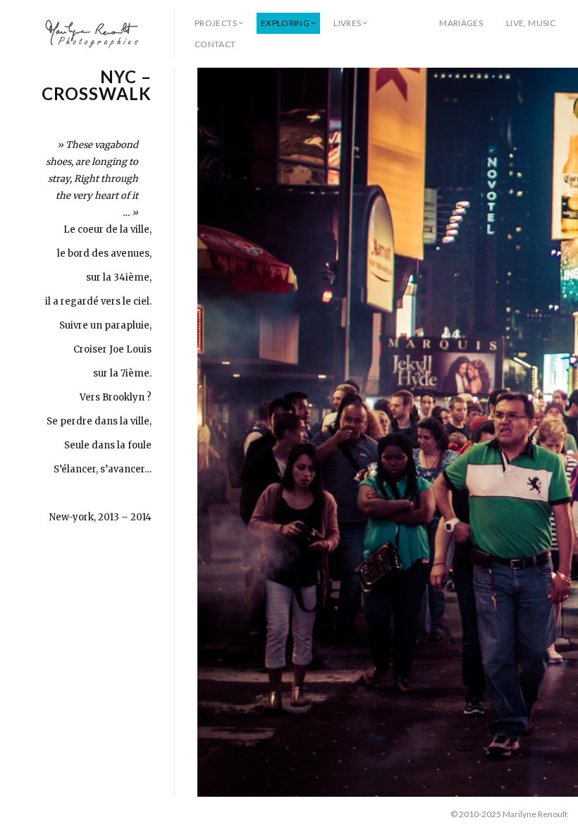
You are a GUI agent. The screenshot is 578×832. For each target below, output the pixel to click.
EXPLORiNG (285, 23)
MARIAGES (461, 23)
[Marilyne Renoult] (93, 34)
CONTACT (215, 44)
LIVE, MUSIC (530, 23)
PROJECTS (216, 23)
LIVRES (347, 23)
